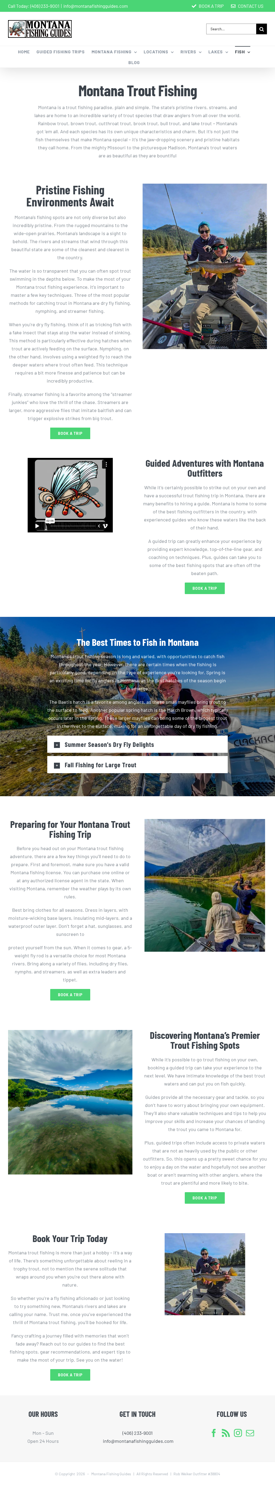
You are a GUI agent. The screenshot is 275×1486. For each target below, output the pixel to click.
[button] (137, 744)
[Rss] (226, 1433)
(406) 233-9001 (44, 6)
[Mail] (250, 1433)
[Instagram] (238, 1433)
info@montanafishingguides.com (95, 6)
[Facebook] (214, 1433)
